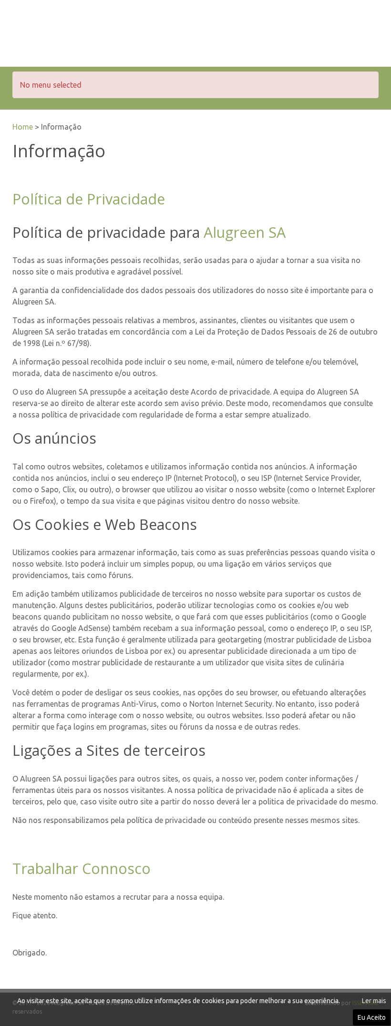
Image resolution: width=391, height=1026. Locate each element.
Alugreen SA (245, 232)
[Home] (83, 36)
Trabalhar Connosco (81, 868)
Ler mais (374, 1001)
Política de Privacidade (88, 199)
